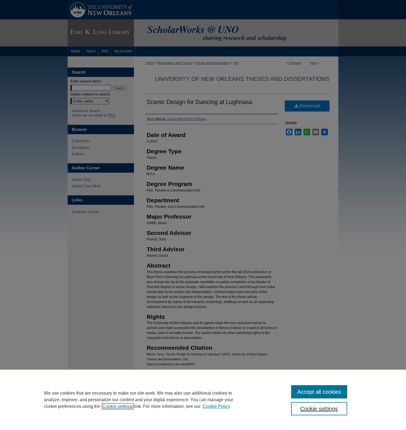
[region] (203, 399)
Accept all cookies (319, 392)
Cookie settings (117, 406)
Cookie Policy (216, 406)
